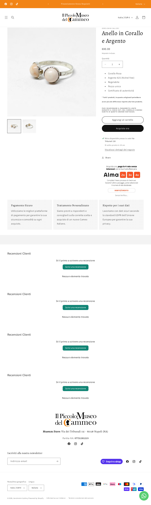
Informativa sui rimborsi (56, 498)
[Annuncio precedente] (48, 4)
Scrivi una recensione (75, 266)
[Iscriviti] (57, 461)
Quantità (105, 58)
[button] (6, 17)
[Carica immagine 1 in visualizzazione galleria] (14, 126)
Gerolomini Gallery (20, 498)
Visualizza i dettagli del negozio (120, 149)
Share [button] (108, 157)
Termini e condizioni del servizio (81, 498)
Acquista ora (122, 128)
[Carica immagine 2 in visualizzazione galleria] (29, 126)
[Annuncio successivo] (103, 4)
